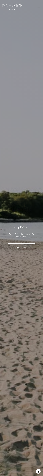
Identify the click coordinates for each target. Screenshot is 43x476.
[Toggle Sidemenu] (38, 7)
